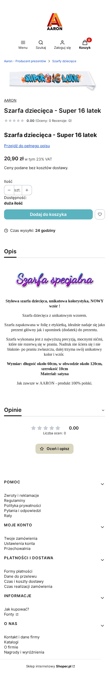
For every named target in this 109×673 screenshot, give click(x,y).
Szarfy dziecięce (64, 61)
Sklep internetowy (48, 666)
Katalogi (11, 642)
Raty (8, 515)
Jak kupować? (16, 609)
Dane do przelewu (20, 576)
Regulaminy (14, 500)
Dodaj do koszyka (48, 214)
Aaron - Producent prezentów (25, 61)
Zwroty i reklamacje (21, 495)
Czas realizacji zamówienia (28, 586)
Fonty (9, 614)
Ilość (8, 181)
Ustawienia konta (19, 543)
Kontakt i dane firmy (22, 637)
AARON (10, 100)
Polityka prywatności (22, 505)
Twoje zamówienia (20, 538)
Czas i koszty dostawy (24, 581)
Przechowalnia (17, 548)
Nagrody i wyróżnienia (24, 652)
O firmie (11, 647)
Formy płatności (18, 571)
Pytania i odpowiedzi (22, 510)
